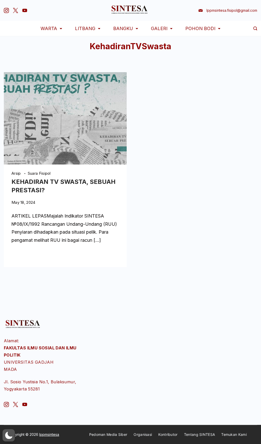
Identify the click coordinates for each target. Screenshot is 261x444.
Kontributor (167, 434)
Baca (16, 255)
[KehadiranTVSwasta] (65, 163)
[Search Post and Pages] (255, 28)
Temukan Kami (234, 434)
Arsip (16, 173)
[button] (9, 435)
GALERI (159, 28)
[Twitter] (15, 10)
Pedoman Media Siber (108, 434)
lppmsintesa (49, 434)
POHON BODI (200, 28)
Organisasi (143, 434)
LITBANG (85, 28)
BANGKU (123, 28)
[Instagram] (6, 10)
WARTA (49, 28)
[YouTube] (24, 10)
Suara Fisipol (39, 173)
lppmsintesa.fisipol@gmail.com (231, 10)
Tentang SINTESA (199, 434)
